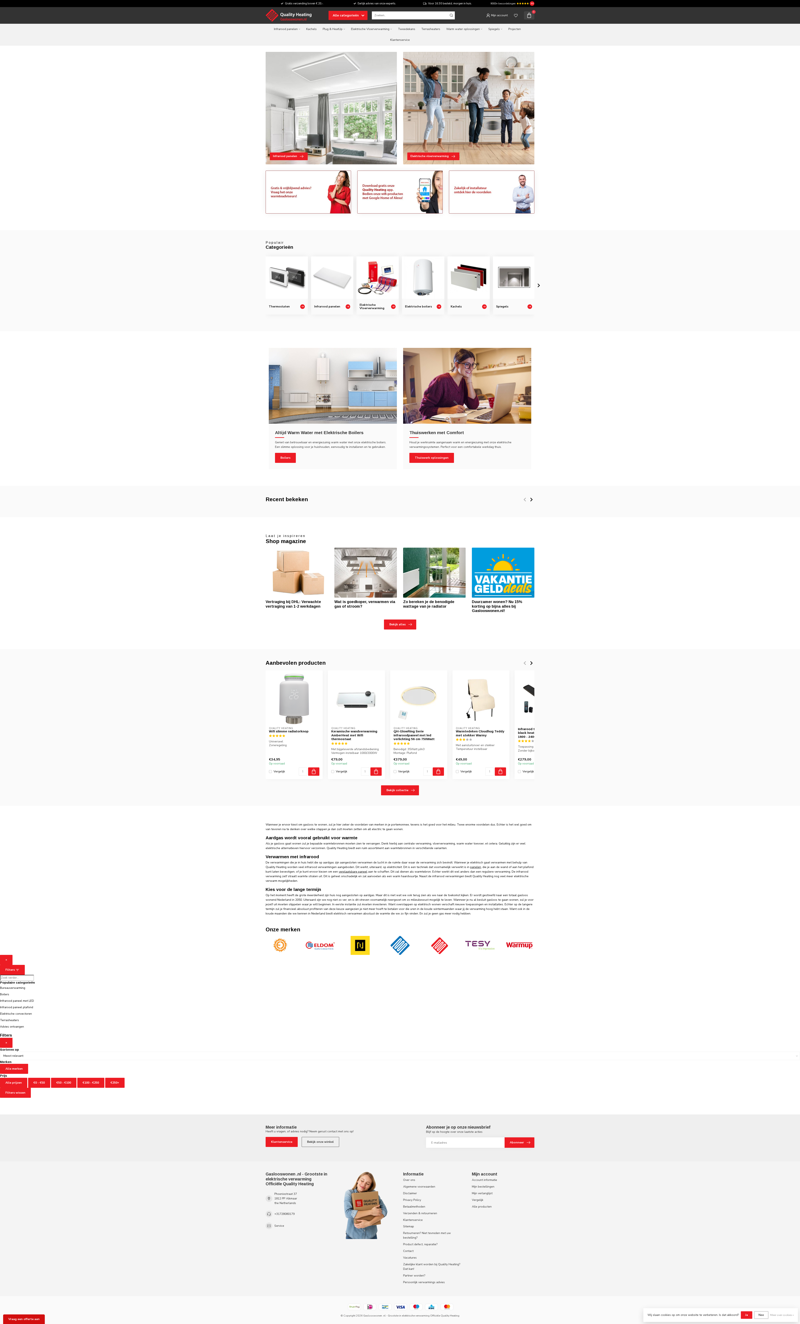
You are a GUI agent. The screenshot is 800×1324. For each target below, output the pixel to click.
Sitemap (408, 1226)
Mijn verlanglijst (482, 1193)
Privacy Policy (412, 1200)
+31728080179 (284, 1214)
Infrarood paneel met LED (17, 1001)
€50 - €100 (63, 1083)
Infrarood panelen (286, 29)
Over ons (409, 1180)
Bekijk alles (397, 624)
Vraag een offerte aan (24, 1319)
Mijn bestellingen (483, 1187)
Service (279, 1226)
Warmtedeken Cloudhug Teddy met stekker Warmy (480, 733)
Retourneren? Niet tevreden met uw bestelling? (427, 1235)
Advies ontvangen (12, 1027)
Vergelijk (279, 771)
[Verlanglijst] (516, 15)
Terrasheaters (430, 29)
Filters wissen (15, 1093)
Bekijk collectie (397, 790)
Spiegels (494, 29)
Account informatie (484, 1180)
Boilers (285, 458)
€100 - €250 (91, 1083)
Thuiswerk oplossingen (432, 458)
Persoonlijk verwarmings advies (424, 1282)
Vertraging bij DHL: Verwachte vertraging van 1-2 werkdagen (293, 604)
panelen (475, 867)
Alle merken (14, 1069)
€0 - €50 (39, 1083)
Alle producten (482, 1207)
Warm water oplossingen (463, 29)
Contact (408, 1251)
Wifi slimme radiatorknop (289, 731)
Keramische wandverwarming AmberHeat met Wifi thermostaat (354, 735)
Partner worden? (414, 1276)
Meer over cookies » (782, 1315)
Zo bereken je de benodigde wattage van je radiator (428, 604)
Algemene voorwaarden (419, 1187)
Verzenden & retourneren (420, 1213)
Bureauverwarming (12, 988)
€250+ (115, 1083)
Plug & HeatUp (332, 29)
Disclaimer (410, 1193)
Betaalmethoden (414, 1207)
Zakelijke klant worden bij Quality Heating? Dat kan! (431, 1266)
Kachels (311, 29)
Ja (746, 1315)
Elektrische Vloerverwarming (370, 29)
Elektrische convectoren (16, 1014)
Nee (761, 1315)
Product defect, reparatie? (420, 1244)
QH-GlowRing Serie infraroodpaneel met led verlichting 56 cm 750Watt (414, 735)
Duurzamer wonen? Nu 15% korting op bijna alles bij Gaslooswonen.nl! (497, 606)
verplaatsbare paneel (353, 872)
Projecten (514, 29)
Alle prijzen (13, 1083)
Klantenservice (400, 40)
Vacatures (410, 1258)
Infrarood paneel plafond (16, 1007)
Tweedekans (406, 29)
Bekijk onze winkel (320, 1142)
